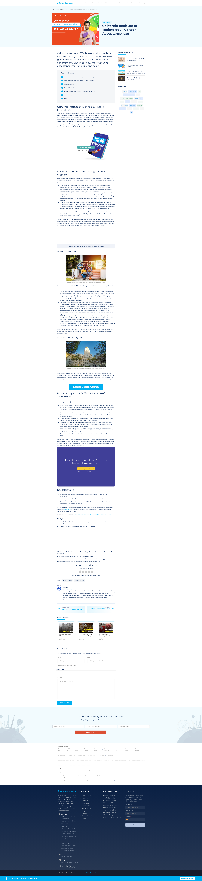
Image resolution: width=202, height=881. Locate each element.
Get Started (90, 732)
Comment (60, 677)
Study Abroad (139, 105)
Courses (138, 94)
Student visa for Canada (75, 765)
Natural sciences (124, 105)
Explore (133, 2)
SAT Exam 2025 (101, 755)
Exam (93, 2)
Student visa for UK (86, 765)
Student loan (100, 780)
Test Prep (129, 108)
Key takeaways (68, 95)
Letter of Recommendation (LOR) (74, 775)
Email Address (130, 810)
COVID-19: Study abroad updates (127, 98)
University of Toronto (110, 803)
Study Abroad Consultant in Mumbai (101, 760)
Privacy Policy (85, 872)
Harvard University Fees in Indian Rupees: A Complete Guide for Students (86, 636)
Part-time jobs (119, 780)
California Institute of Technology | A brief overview (79, 80)
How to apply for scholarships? (77, 780)
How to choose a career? (78, 770)
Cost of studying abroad (63, 780)
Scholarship (85, 803)
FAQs (65, 98)
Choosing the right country (129, 94)
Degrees (136, 98)
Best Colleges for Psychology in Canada (104, 635)
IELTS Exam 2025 (81, 755)
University (100, 2)
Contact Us (85, 818)
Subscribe (135, 825)
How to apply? (61, 775)
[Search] (144, 3)
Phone (128, 816)
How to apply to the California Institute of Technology (79, 91)
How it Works (86, 795)
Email (89, 657)
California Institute (79, 580)
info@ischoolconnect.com (69, 862)
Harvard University (110, 795)
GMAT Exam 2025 (71, 755)
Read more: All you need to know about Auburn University (86, 246)
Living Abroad (133, 101)
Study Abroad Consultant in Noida (119, 760)
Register (139, 2)
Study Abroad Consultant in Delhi (84, 760)
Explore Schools (87, 816)
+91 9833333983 (66, 856)
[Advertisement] (86, 234)
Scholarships (113, 2)
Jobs (106, 2)
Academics (125, 91)
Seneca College (109, 815)
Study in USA (60, 749)
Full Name (129, 804)
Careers (139, 91)
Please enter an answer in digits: (66, 665)
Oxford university (109, 798)
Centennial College (110, 810)
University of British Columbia (113, 817)
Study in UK (68, 749)
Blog (57, 9)
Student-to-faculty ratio (71, 88)
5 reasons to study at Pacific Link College (72, 609)
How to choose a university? (64, 770)
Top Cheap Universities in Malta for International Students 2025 (65, 636)
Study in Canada (76, 749)
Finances (122, 101)
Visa (131, 112)
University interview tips (91, 770)
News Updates (132, 105)
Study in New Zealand (138, 749)
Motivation (140, 101)
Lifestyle (127, 101)
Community (86, 806)
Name (59, 657)
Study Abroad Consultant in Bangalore (66, 760)
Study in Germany (127, 749)
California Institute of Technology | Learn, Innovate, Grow (80, 77)
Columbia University (110, 812)
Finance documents (118, 775)
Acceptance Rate (67, 580)
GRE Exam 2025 (61, 755)
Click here (67, 509)
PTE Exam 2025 (110, 755)
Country (87, 2)
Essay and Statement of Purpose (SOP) (92, 775)
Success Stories (122, 108)
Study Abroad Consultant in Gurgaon (137, 760)
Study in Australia (86, 749)
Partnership (86, 800)
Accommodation (109, 780)
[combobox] (128, 819)
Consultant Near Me (123, 2)
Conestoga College (110, 807)
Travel (142, 108)
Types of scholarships (90, 780)
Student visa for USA (62, 765)
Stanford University (110, 800)
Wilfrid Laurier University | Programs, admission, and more (93, 514)
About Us (85, 798)
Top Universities (63, 9)
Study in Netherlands (106, 749)
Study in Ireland (117, 749)
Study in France (96, 749)
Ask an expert (86, 808)
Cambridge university (110, 805)
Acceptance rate (69, 84)
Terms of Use (93, 872)
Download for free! (188, 878)
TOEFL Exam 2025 (91, 755)
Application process (132, 91)
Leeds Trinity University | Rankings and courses (100, 609)
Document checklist (106, 775)
